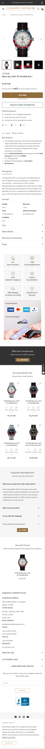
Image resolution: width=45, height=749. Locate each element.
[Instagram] (24, 717)
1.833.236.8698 (7, 641)
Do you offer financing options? (14, 524)
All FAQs (22, 530)
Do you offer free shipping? (12, 516)
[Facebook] (16, 717)
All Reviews (22, 360)
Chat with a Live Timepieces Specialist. (18, 114)
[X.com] (20, 717)
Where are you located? (11, 508)
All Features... (10, 163)
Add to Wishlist (18, 133)
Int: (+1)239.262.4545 (9, 634)
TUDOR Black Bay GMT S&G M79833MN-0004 (34, 444)
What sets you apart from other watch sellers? (19, 484)
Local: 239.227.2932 (9, 631)
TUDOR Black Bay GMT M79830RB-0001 (12, 444)
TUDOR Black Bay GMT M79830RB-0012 (23, 574)
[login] (41, 2)
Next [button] (41, 39)
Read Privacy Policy (8, 737)
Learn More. (28, 161)
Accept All (9, 743)
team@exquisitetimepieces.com (13, 624)
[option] (22, 38)
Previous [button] (4, 39)
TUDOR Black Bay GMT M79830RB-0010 (12, 402)
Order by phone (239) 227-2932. (15, 117)
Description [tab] (7, 171)
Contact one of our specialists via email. (18, 120)
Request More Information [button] (22, 105)
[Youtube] (28, 717)
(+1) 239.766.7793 (8, 647)
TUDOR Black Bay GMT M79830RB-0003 (34, 402)
